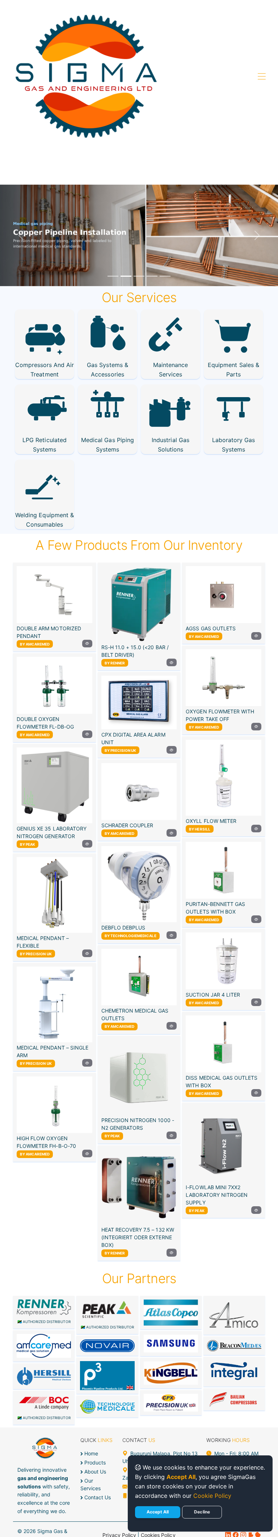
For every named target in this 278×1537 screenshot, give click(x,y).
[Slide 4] (152, 276)
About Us (94, 1471)
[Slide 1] (113, 276)
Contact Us (97, 1497)
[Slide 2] (126, 276)
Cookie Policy (212, 1495)
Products (94, 1462)
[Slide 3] (139, 276)
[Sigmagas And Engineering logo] (86, 76)
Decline (202, 1512)
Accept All (158, 1512)
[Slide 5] (165, 276)
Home (90, 1453)
